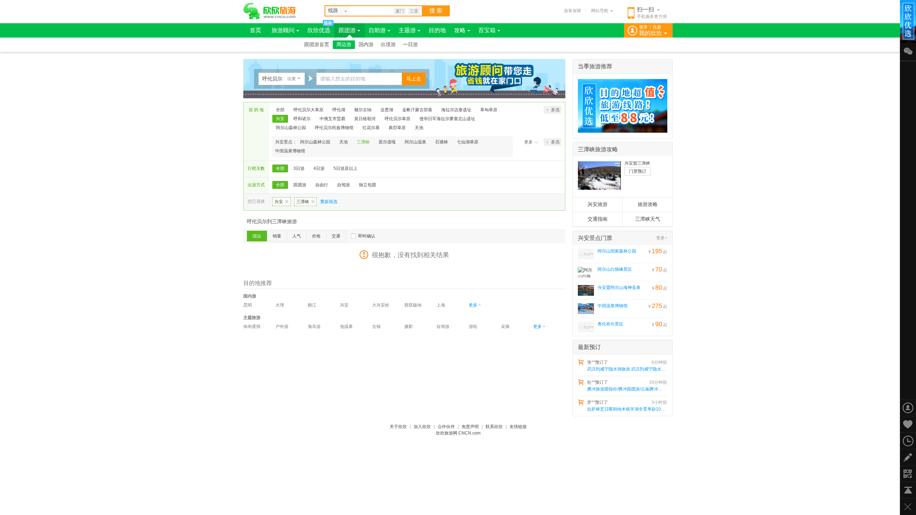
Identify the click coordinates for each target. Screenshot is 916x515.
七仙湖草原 (467, 141)
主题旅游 (251, 317)
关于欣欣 (398, 426)
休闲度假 (251, 326)
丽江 (312, 305)
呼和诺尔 (302, 118)
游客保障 (572, 10)
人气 (296, 236)
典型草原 (397, 127)
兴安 (280, 118)
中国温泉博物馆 (290, 150)
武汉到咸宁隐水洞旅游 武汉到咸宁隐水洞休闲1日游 (626, 369)
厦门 (399, 11)
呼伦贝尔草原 (397, 118)
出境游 (388, 44)
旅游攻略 (648, 204)
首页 (255, 30)
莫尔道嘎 (387, 141)
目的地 (437, 30)
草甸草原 (488, 109)
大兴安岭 (380, 305)
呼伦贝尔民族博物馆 (334, 127)
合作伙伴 (446, 426)
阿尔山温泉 (415, 141)
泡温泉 (346, 326)
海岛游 (314, 326)
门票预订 (637, 171)
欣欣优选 (318, 30)
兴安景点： (286, 141)
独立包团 (367, 184)
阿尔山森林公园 (291, 127)
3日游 (298, 168)
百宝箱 (487, 30)
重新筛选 (328, 201)
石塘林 (441, 141)
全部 (280, 109)
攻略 (460, 30)
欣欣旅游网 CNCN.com (458, 433)
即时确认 (366, 236)
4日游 (319, 168)
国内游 (366, 44)
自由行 (321, 184)
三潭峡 (363, 141)
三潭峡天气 (647, 219)
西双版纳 (413, 305)
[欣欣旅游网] (269, 11)
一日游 (410, 44)
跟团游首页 (316, 44)
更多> (661, 237)
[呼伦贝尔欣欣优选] (620, 106)
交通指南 (598, 219)
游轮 (473, 326)
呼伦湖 (338, 109)
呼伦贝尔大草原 (308, 109)
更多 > (475, 305)
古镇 (376, 326)
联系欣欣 (494, 426)
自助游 (377, 30)
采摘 (505, 326)
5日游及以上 (345, 168)
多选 (555, 109)
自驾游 (343, 184)
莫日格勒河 (365, 118)
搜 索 (435, 11)
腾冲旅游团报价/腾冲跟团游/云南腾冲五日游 (626, 389)
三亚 (414, 11)
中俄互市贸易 (332, 118)
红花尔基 (371, 127)
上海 (441, 305)
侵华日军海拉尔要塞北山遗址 (447, 118)
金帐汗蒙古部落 (417, 109)
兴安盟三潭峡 (637, 163)
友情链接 (518, 426)
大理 (280, 305)
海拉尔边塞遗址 (456, 109)
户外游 (282, 326)
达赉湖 (386, 109)
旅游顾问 (283, 30)
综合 (257, 236)
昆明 (247, 305)
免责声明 (470, 426)
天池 (419, 127)
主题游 (407, 30)
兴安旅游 (598, 204)
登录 (643, 27)
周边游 (343, 44)
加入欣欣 (422, 426)
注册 (657, 27)
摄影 (408, 326)
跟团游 (347, 30)
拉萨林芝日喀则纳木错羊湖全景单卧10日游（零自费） (626, 409)
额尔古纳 (362, 109)
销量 (277, 236)
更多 (528, 141)
